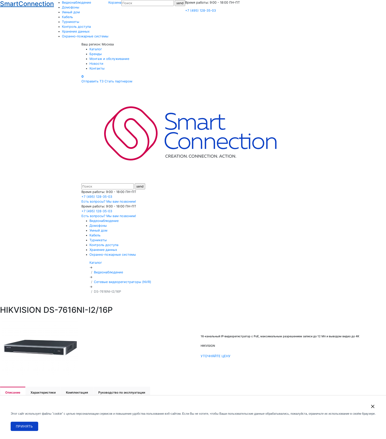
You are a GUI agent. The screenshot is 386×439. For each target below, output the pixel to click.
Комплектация (77, 392)
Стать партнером (118, 81)
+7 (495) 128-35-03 (200, 10)
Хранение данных (76, 31)
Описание (12, 392)
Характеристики (43, 392)
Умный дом (71, 12)
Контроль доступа (76, 27)
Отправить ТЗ (92, 81)
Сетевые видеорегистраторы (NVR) (122, 282)
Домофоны (70, 7)
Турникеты (70, 22)
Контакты (97, 68)
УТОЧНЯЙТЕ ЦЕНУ (215, 356)
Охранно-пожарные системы (85, 36)
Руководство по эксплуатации (121, 392)
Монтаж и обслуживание (109, 59)
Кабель (67, 17)
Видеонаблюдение (76, 2)
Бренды (95, 54)
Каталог (95, 49)
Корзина (114, 2)
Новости (96, 64)
